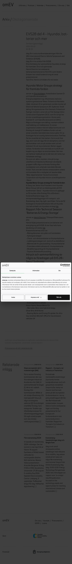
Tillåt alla (58, 297)
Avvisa (13, 297)
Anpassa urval (35, 297)
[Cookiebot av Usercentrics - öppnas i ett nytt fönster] (61, 265)
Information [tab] (36, 270)
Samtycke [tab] (12, 270)
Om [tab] (59, 270)
